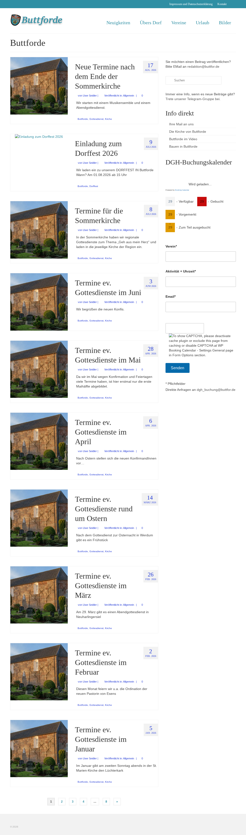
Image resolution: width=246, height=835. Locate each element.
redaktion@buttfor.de (203, 66)
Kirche (108, 119)
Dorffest (93, 186)
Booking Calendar (182, 190)
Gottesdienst (96, 119)
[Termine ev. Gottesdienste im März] (39, 595)
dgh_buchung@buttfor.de (216, 390)
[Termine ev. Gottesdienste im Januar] (39, 748)
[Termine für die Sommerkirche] (39, 229)
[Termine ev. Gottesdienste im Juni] (39, 301)
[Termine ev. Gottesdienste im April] (39, 441)
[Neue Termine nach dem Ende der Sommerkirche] (39, 85)
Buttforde (83, 119)
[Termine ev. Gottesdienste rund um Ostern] (39, 518)
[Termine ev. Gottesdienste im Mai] (39, 369)
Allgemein (128, 95)
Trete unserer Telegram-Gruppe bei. (193, 99)
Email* (171, 296)
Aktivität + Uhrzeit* (181, 271)
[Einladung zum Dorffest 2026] (39, 136)
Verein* (171, 246)
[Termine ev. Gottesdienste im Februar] (39, 671)
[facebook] (232, 4)
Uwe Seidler (90, 95)
